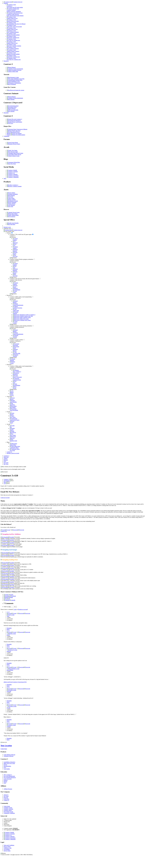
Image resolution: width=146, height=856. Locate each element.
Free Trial (6, 462)
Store (5, 178)
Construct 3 (21, 234)
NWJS (15, 107)
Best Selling (14, 213)
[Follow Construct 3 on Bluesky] (12, 174)
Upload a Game (15, 156)
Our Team (6, 796)
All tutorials (13, 84)
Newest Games (14, 151)
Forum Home (14, 142)
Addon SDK (15, 71)
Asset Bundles (15, 223)
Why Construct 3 (8, 774)
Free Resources (17, 120)
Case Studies (7, 768)
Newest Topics (16, 144)
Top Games (14, 150)
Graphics (13, 199)
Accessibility (7, 849)
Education (6, 112)
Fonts (11, 196)
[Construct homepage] (13, 2)
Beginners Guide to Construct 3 (27, 314)
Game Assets (7, 806)
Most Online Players (16, 154)
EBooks (13, 195)
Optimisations (17, 83)
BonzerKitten (10, 670)
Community (6, 136)
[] (7, 612)
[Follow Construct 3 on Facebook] (12, 175)
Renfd (8, 635)
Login (9, 227)
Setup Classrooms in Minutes (20, 129)
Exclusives (12, 216)
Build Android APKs (17, 80)
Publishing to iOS (15, 81)
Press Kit (6, 797)
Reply (8, 629)
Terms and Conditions (9, 845)
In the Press (6, 799)
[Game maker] (13, 230)
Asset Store (9, 396)
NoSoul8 (9, 691)
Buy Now (6, 464)
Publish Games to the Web (26, 316)
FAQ (11, 123)
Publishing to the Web (18, 78)
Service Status (7, 850)
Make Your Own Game (9, 763)
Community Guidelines (9, 813)
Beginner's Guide (14, 77)
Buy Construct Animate (16, 186)
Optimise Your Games (25, 320)
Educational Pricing (15, 132)
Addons (13, 192)
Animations (15, 194)
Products (6, 3)
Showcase (6, 457)
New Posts (13, 163)
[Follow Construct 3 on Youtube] (12, 171)
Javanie (8, 707)
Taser (8, 616)
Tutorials (12, 99)
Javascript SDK (14, 110)
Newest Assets (16, 212)
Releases (6, 460)
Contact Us (9, 451)
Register (6, 227)
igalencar (9, 651)
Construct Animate (21, 259)
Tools (11, 206)
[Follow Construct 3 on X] (11, 173)
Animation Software (8, 756)
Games (12, 198)
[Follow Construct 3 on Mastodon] (13, 177)
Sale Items (12, 224)
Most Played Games (18, 153)
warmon (9, 726)
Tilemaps (12, 205)
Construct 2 (16, 339)
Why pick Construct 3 (16, 119)
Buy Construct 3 (14, 185)
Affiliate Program (8, 789)
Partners (6, 780)
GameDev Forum (8, 807)
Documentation (7, 766)
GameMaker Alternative (9, 762)
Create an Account (5, 497)
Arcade (8, 424)
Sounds (16, 201)
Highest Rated (15, 215)
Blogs (8, 442)
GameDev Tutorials (8, 809)
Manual (14, 67)
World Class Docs (16, 130)
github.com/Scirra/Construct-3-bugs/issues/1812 (15, 682)
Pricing (5, 764)
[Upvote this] (5, 530)
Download (15, 105)
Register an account (22, 609)
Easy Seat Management (9, 776)
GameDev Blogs (8, 810)
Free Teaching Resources (10, 777)
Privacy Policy (7, 846)
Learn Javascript (7, 778)
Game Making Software (9, 754)
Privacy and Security (17, 122)
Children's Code (7, 848)
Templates (13, 202)
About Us (6, 794)
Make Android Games (25, 317)
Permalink (9, 628)
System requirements (18, 68)
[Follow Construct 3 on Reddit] (12, 170)
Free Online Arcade (8, 811)
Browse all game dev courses (17, 90)
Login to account (15, 453)
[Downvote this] (17, 530)
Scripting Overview (16, 70)
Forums (9, 411)
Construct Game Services (24, 278)
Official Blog (16, 162)
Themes (13, 203)
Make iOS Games (24, 318)
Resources (6, 61)
